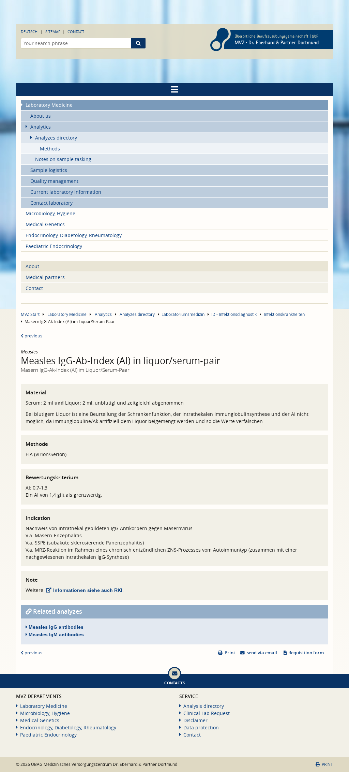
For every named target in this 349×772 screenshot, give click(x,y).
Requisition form (306, 653)
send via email (262, 653)
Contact (75, 31)
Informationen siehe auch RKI (87, 590)
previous (33, 336)
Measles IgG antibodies (55, 627)
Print (230, 653)
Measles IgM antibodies (55, 634)
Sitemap (53, 31)
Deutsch (29, 31)
